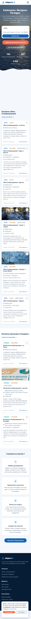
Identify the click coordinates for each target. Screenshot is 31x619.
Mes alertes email (6, 589)
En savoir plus (12, 609)
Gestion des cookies (7, 599)
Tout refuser (21, 612)
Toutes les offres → (8, 117)
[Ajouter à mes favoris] (27, 122)
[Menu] (27, 2)
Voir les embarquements (15, 47)
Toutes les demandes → (9, 337)
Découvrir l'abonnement (15, 540)
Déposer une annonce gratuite (15, 42)
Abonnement (5, 584)
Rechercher (15, 36)
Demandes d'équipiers (8, 574)
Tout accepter (9, 612)
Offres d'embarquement (8, 572)
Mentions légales (6, 597)
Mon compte (5, 587)
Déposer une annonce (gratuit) (10, 577)
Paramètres (6, 615)
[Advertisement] (15, 92)
